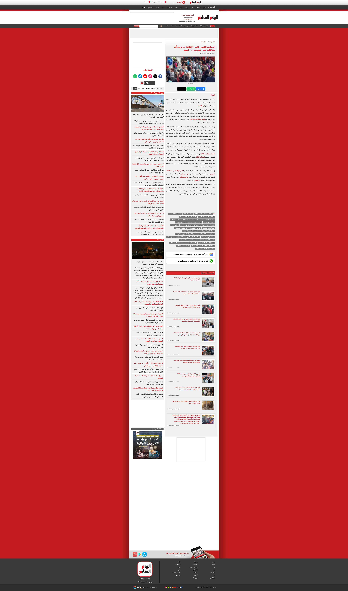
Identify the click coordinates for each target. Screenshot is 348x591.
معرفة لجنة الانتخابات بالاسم (206, 234)
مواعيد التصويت (175, 219)
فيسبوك (199, 89)
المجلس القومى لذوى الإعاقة (203, 214)
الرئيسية (212, 42)
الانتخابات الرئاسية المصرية (207, 240)
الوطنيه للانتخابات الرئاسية (190, 231)
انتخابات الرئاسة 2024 (175, 214)
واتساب (190, 89)
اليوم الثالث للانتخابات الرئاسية (188, 217)
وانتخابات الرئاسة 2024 (208, 154)
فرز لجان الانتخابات (195, 228)
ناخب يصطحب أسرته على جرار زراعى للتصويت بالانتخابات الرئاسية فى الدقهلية (187, 347)
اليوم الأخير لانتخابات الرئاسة (190, 219)
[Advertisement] (174, 531)
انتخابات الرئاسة (188, 214)
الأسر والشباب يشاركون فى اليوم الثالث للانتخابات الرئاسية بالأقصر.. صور (188, 375)
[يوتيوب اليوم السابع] (145, 76)
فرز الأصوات (174, 225)
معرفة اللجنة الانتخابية (208, 237)
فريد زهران (185, 174)
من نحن (151, 582)
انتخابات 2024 (200, 157)
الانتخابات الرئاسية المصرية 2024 (205, 249)
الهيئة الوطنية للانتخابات (197, 119)
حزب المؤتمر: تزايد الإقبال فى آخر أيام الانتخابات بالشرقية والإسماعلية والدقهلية (186, 320)
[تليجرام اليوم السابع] (140, 76)
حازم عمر (197, 180)
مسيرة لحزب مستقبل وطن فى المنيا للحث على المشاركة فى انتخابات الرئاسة (187, 361)
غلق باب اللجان (181, 222)
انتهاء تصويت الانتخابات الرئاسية (195, 225)
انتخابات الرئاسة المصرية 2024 (176, 237)
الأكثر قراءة (160, 240)
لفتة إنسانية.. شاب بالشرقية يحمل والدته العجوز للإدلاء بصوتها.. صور (186, 402)
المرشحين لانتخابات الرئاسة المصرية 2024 (203, 246)
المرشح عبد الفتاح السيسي (206, 243)
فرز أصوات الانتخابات (208, 228)
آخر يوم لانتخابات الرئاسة (207, 219)
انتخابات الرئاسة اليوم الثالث (206, 217)
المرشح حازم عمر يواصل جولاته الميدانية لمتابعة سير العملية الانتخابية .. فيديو (186, 293)
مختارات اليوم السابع (157, 428)
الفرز (182, 225)
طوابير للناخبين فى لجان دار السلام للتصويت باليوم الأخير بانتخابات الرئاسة (187, 306)
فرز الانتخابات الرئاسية (181, 228)
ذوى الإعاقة (201, 106)
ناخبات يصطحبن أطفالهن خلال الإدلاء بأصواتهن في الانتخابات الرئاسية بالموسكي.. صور (186, 334)
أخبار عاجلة (203, 42)
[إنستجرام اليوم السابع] (150, 76)
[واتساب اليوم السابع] (135, 76)
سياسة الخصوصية (143, 582)
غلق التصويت (210, 225)
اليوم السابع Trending (157, 93)
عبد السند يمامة (184, 177)
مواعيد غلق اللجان (209, 222)
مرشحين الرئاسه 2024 (183, 246)
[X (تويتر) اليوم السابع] (155, 76)
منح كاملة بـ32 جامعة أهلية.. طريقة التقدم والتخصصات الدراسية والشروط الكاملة (187, 26)
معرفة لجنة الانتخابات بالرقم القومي (185, 234)
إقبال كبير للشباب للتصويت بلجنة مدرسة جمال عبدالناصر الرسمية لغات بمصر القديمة (187, 388)
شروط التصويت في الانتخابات (189, 240)
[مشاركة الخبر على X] (181, 89)
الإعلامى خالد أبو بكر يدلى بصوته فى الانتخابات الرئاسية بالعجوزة (186, 279)
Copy (135, 88)
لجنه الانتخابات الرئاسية (193, 237)
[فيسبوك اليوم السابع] (160, 76)
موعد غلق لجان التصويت (194, 222)
